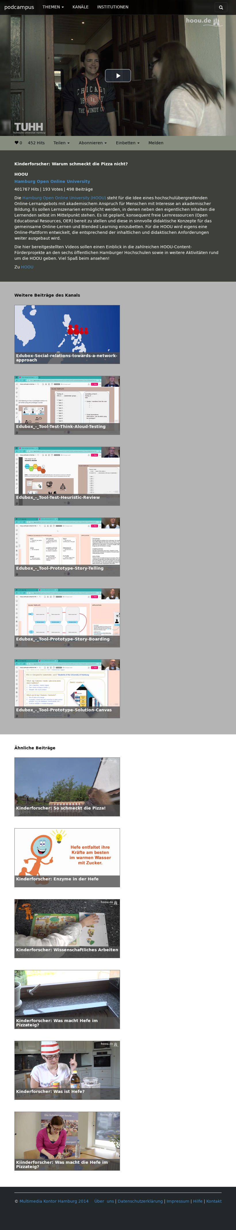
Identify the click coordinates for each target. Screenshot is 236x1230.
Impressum (178, 1201)
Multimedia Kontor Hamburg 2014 (54, 1201)
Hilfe (198, 1201)
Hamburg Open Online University (52, 181)
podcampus (19, 7)
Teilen (60, 143)
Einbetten (126, 143)
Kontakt (214, 1201)
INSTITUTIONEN (112, 7)
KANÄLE (81, 7)
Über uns (104, 1201)
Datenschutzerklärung (140, 1201)
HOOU (27, 267)
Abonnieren (91, 143)
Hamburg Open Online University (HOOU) (64, 198)
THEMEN (52, 7)
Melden (156, 143)
